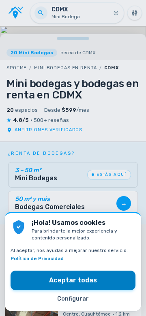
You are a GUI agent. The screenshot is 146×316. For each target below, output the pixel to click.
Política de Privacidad (37, 258)
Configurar (73, 298)
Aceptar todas (73, 280)
